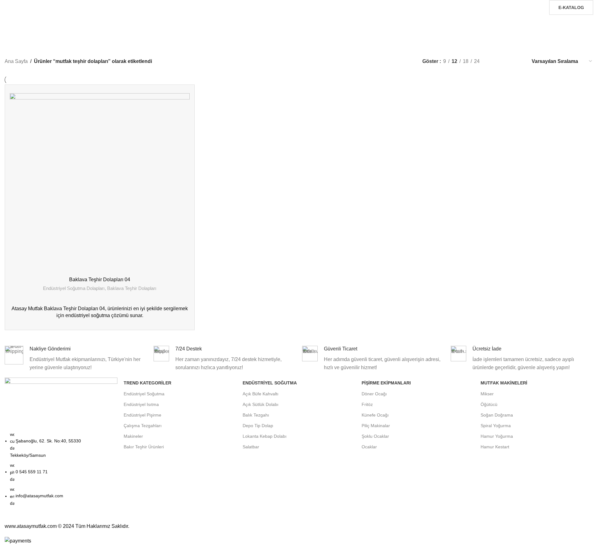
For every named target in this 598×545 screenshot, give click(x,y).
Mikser (487, 393)
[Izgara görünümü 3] (506, 61)
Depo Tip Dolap (258, 425)
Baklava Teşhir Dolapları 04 (99, 279)
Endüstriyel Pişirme (142, 414)
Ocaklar (369, 446)
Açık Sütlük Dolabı (260, 404)
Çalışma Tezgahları (143, 425)
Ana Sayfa (16, 61)
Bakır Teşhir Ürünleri (144, 446)
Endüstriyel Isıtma (141, 404)
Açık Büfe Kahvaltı (260, 393)
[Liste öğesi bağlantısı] (61, 472)
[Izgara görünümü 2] (494, 61)
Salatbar (251, 446)
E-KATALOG (571, 7)
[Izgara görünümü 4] (518, 61)
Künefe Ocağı (375, 414)
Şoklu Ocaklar (375, 436)
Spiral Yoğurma (496, 425)
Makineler (133, 436)
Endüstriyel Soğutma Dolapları (74, 288)
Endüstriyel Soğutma (144, 393)
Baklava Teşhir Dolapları (131, 288)
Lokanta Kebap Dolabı (265, 436)
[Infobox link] (76, 358)
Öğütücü (489, 404)
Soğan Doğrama (497, 414)
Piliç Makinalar (376, 425)
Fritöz (367, 404)
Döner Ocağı (374, 393)
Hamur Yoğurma (497, 436)
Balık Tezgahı (256, 414)
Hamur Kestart (495, 446)
